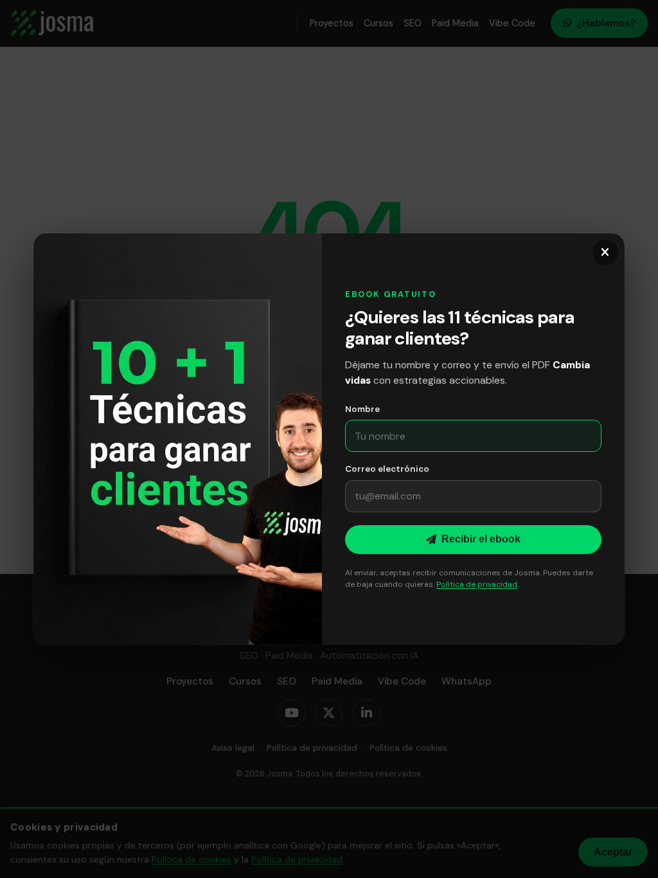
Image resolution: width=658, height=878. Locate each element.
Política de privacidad (476, 584)
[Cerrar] (605, 252)
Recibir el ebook (480, 538)
